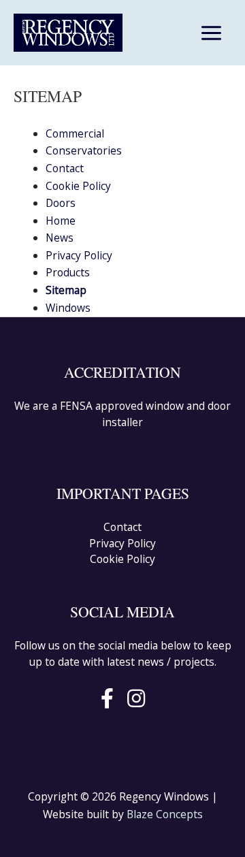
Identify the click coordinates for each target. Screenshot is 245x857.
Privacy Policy (79, 255)
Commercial (75, 133)
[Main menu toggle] (211, 32)
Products (68, 272)
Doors (61, 202)
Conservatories (84, 150)
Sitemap (66, 289)
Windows (68, 307)
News (60, 237)
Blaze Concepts (165, 814)
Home (61, 220)
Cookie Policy (78, 185)
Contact (65, 168)
